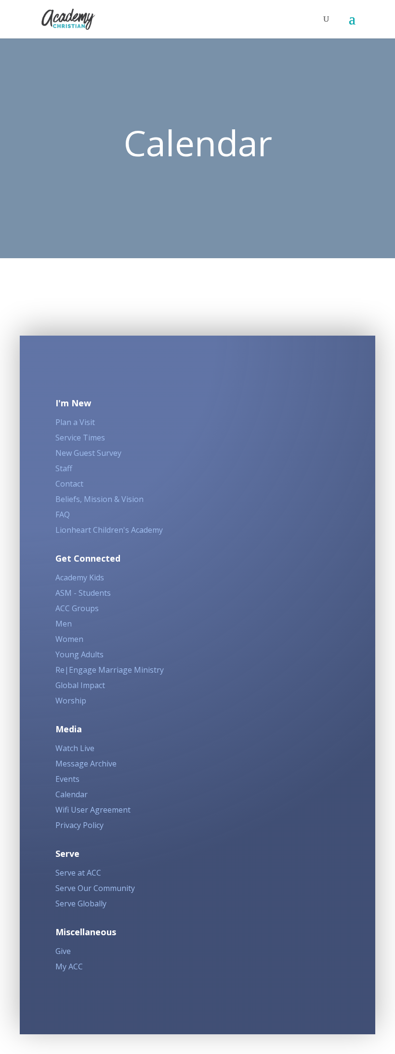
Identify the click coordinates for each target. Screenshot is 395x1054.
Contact (69, 483)
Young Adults (79, 654)
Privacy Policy (79, 825)
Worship (70, 700)
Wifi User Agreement (93, 809)
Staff (63, 468)
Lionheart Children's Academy (109, 530)
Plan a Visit (75, 422)
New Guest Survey (88, 453)
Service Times (80, 437)
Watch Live (74, 748)
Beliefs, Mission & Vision (99, 499)
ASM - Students (83, 593)
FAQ (62, 514)
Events (67, 779)
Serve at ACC (78, 872)
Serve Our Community (95, 888)
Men (63, 623)
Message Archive (86, 763)
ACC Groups (77, 608)
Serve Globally (80, 903)
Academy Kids (79, 577)
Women (69, 639)
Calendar (71, 794)
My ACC (69, 966)
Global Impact (80, 685)
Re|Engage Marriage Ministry (109, 670)
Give (63, 951)
